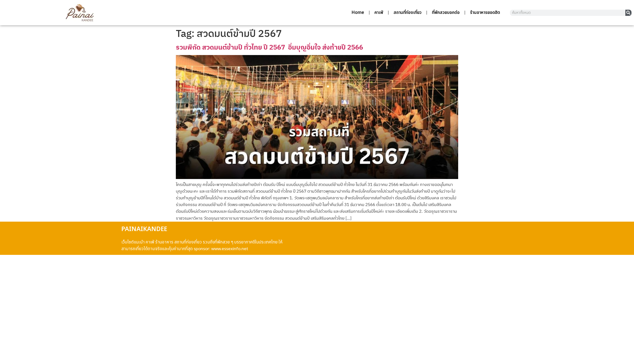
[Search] (628, 13)
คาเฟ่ (378, 12)
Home (357, 12)
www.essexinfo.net (229, 249)
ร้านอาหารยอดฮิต (485, 12)
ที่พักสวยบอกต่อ (446, 12)
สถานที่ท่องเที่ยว (408, 12)
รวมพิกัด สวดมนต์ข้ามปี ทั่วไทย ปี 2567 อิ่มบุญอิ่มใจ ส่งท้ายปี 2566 (269, 47)
